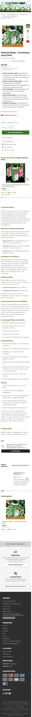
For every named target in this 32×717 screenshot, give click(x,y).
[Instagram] (4, 693)
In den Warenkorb (16, 132)
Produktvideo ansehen (9, 115)
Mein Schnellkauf (8, 147)
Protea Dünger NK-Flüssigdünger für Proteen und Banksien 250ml (15, 185)
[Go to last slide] (4, 36)
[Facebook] (6, 693)
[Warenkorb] (23, 7)
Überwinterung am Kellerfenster (19, 473)
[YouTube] (9, 693)
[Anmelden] (13, 7)
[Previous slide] (4, 179)
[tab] (1, 198)
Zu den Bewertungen (15, 565)
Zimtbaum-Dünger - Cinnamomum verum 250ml (14, 522)
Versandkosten (14, 68)
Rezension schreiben (17, 61)
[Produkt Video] (28, 41)
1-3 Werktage (14, 122)
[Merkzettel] (18, 7)
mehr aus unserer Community (20, 465)
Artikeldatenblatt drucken (10, 144)
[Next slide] (21, 36)
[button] (28, 26)
